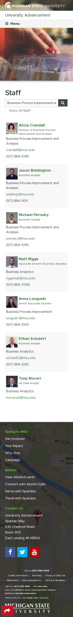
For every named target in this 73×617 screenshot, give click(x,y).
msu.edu (42, 586)
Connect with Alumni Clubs (25, 484)
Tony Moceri (30, 378)
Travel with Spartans (20, 498)
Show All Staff (20, 110)
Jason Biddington (35, 170)
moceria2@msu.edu (21, 397)
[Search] (63, 102)
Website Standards (55, 580)
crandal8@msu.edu (20, 150)
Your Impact (14, 446)
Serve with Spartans (20, 491)
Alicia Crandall (32, 125)
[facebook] (10, 552)
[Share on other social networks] (7, 611)
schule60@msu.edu (21, 358)
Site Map (36, 575)
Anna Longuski (32, 299)
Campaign (12, 460)
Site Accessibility (31, 580)
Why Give (12, 453)
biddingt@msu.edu (20, 194)
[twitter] (22, 552)
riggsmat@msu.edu (20, 278)
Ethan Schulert (32, 339)
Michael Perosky (34, 215)
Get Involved (15, 439)
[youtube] (34, 552)
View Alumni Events (20, 477)
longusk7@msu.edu (20, 318)
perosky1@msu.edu (20, 238)
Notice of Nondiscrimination (20, 593)
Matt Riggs (29, 259)
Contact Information (18, 575)
